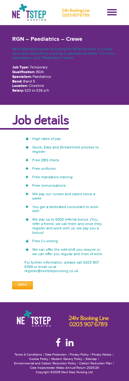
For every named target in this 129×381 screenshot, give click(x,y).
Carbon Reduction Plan (95, 363)
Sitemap (91, 359)
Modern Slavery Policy (66, 359)
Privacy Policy (79, 355)
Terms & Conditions (28, 355)
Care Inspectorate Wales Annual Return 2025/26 (64, 368)
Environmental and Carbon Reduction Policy (45, 363)
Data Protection (56, 355)
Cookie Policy (38, 359)
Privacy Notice (101, 355)
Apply (22, 285)
